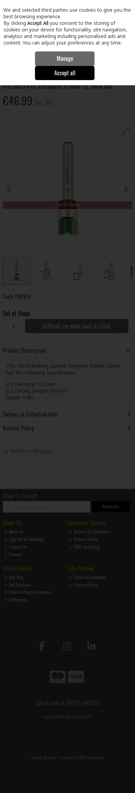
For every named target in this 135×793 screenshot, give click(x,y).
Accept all (64, 73)
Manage (65, 58)
